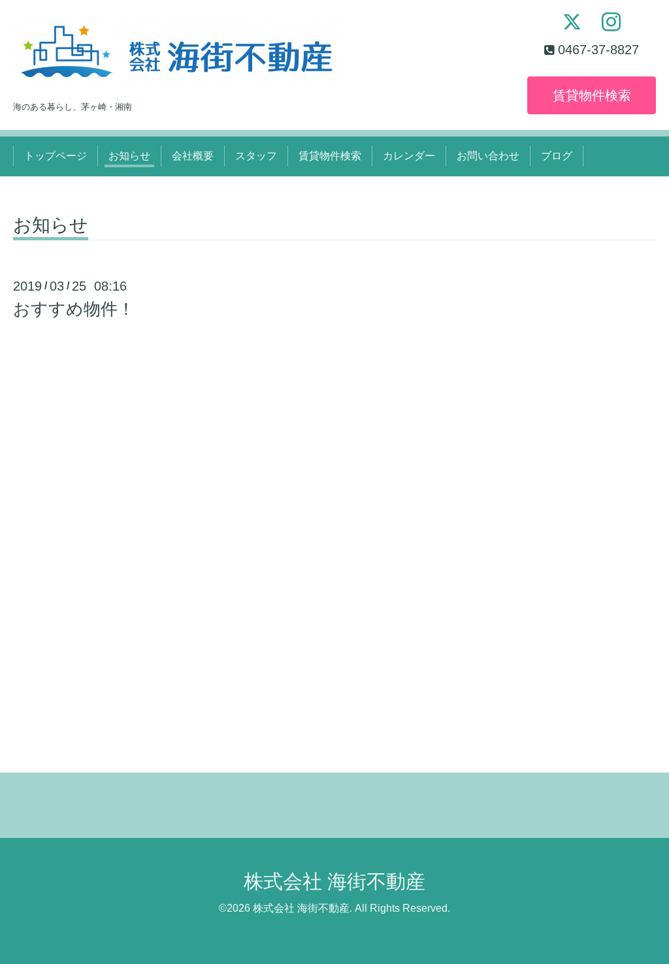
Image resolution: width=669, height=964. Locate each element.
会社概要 (193, 155)
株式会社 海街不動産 (334, 881)
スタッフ (256, 155)
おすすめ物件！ (74, 309)
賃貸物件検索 (592, 95)
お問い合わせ (488, 155)
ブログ (556, 155)
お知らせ (129, 155)
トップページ (55, 155)
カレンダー (409, 155)
